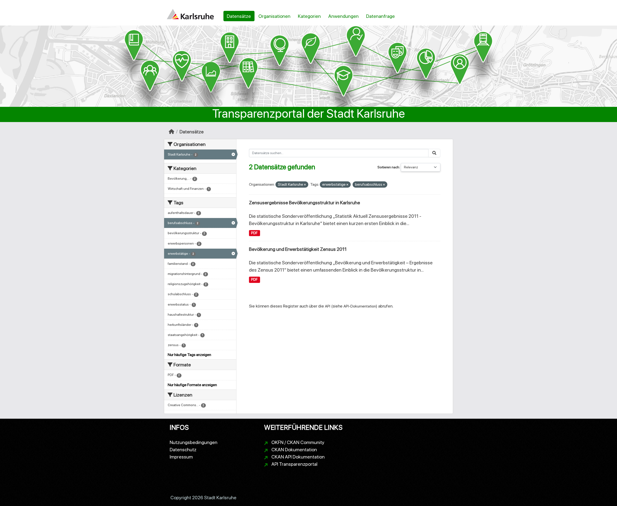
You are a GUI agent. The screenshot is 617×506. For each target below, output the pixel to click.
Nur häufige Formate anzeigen (192, 385)
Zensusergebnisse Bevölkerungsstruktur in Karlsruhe (304, 202)
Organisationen (274, 16)
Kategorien (309, 16)
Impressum (181, 457)
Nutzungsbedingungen (193, 442)
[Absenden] (434, 153)
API (327, 306)
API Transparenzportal (294, 464)
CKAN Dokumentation (294, 449)
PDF (254, 233)
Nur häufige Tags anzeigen (189, 354)
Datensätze (239, 16)
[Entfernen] (305, 184)
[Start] (171, 132)
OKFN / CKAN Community (297, 442)
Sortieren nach (388, 167)
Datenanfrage (380, 16)
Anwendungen (343, 16)
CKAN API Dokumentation (298, 457)
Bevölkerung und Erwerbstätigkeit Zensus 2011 (298, 249)
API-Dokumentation (359, 306)
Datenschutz (183, 449)
